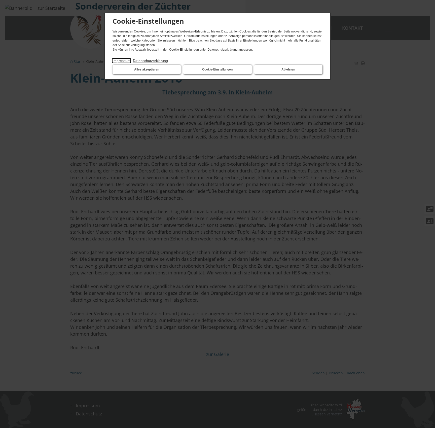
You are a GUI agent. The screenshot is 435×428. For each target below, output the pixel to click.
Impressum (121, 61)
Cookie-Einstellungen (217, 69)
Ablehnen (288, 69)
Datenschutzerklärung (150, 61)
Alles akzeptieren (146, 69)
